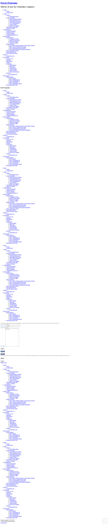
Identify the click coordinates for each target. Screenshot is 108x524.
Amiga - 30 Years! (10, 28)
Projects (5, 54)
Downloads (6, 57)
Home (5, 10)
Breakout (8, 60)
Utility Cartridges (10, 33)
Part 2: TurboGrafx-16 (14, 79)
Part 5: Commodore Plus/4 (15, 83)
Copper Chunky (13, 24)
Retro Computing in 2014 (12, 50)
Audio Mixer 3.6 (10, 56)
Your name (4, 324)
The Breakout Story (14, 16)
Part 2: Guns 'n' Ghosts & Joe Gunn (17, 46)
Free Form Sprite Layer (14, 20)
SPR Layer (12, 66)
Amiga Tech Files (10, 17)
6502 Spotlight (9, 77)
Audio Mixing (12, 67)
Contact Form (9, 12)
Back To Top (4, 362)
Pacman (8, 62)
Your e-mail (4, 326)
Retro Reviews (9, 37)
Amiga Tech (9, 63)
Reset (2, 348)
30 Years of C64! (10, 32)
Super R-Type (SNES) (14, 40)
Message (3, 346)
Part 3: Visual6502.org (14, 81)
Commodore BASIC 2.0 (12, 35)
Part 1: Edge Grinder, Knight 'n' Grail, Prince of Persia (22, 45)
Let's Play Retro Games (11, 53)
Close (2, 361)
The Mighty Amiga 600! (12, 27)
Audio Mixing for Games (15, 21)
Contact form (4, 522)
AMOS (8, 15)
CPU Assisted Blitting (14, 23)
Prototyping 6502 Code (11, 85)
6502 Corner (6, 75)
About (7, 11)
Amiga (5, 13)
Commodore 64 (7, 29)
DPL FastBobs (12, 65)
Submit (2, 351)
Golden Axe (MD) (13, 42)
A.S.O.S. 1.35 (9, 58)
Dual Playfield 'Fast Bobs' (15, 19)
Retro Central (7, 36)
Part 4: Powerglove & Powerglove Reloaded (19, 49)
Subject (3, 327)
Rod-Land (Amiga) (13, 41)
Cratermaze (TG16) (14, 38)
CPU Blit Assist (13, 69)
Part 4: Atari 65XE (13, 82)
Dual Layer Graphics (14, 25)
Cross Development (11, 31)
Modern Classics (10, 44)
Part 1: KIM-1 (12, 78)
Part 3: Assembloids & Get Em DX (17, 48)
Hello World (9, 61)
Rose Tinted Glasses (11, 52)
